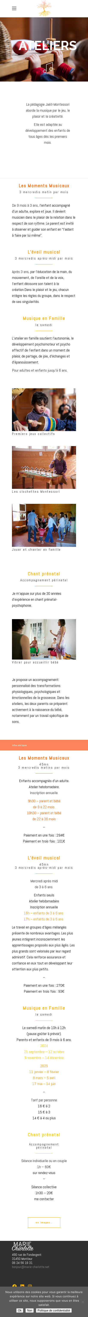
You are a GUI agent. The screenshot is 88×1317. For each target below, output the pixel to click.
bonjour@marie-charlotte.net (30, 1267)
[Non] (83, 1302)
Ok (20, 1310)
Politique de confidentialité (54, 1310)
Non (29, 1310)
